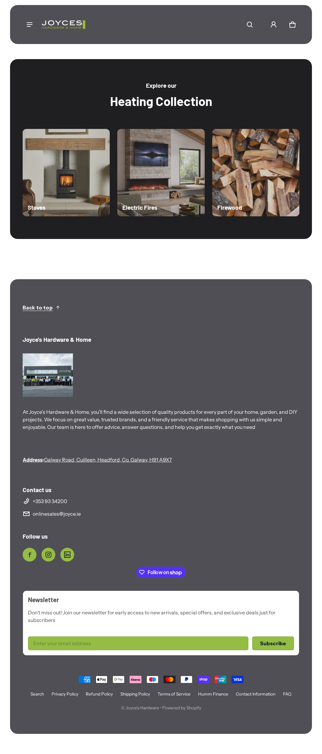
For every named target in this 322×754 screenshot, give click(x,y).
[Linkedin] (67, 555)
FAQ (287, 693)
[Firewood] (255, 172)
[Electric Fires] (160, 172)
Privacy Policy (65, 693)
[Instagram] (48, 555)
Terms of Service (174, 693)
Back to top (38, 307)
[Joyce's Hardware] (64, 24)
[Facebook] (29, 555)
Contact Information (255, 693)
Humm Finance (213, 693)
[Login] (273, 24)
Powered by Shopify (181, 707)
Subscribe (273, 643)
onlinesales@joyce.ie (57, 514)
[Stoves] (66, 172)
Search (37, 693)
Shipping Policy (135, 693)
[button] (250, 24)
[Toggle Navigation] (29, 24)
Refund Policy (99, 693)
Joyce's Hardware (142, 707)
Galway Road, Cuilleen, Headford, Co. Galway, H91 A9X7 (108, 460)
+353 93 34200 (50, 501)
